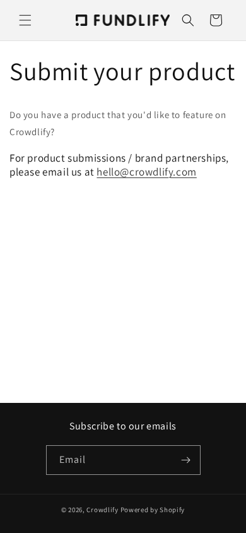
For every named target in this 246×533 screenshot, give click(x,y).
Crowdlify (102, 509)
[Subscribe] (186, 460)
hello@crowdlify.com (146, 172)
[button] (25, 20)
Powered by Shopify (152, 509)
